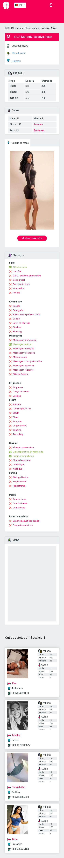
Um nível (17, 271)
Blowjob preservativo (23, 447)
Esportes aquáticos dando (26, 521)
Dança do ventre (21, 391)
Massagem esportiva (23, 365)
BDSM (16, 413)
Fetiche (16, 292)
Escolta (16, 306)
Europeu (38, 124)
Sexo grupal (19, 280)
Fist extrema (19, 486)
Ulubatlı (16, 61)
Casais (16, 318)
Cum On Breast (20, 503)
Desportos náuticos (23, 525)
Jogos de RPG (20, 425)
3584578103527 (21, 745)
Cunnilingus (18, 464)
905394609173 (20, 693)
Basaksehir (19, 53)
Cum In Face (19, 507)
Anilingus (17, 468)
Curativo (17, 430)
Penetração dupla (21, 284)
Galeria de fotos (20, 143)
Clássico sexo (20, 267)
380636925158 (20, 849)
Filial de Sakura (20, 374)
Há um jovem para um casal (26, 314)
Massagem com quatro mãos (27, 361)
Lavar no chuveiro (21, 323)
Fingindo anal (19, 481)
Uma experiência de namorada (28, 451)
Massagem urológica (23, 348)
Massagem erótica (22, 344)
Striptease (18, 387)
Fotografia (18, 310)
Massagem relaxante (23, 370)
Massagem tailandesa (24, 353)
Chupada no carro (22, 460)
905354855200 (20, 797)
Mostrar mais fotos (32, 238)
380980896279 (20, 45)
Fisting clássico (21, 477)
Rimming (17, 331)
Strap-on (17, 421)
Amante (17, 404)
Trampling (18, 434)
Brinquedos (18, 288)
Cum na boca (19, 499)
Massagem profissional (24, 340)
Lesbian (17, 396)
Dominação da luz (22, 408)
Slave (15, 417)
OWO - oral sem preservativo (27, 275)
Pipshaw (17, 327)
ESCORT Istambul (14, 28)
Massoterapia (20, 357)
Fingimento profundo (23, 456)
